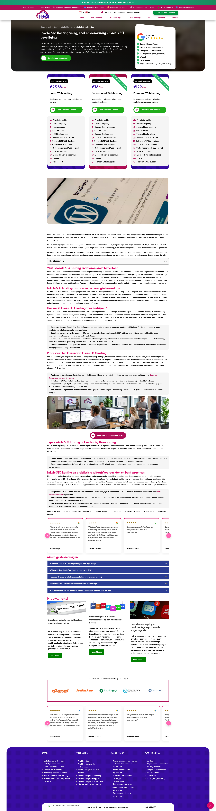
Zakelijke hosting (68, 27)
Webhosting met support (89, 778)
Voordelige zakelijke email (55, 772)
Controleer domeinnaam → (166, 12)
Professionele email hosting (56, 775)
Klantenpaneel (153, 772)
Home (81, 18)
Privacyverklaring (154, 766)
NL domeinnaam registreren (124, 760)
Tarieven (161, 18)
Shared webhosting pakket (89, 784)
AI (149, 18)
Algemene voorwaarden (157, 763)
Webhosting (115, 18)
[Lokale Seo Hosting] (108, 201)
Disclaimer (151, 775)
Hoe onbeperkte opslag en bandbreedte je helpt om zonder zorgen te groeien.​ (146, 627)
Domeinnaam (96, 18)
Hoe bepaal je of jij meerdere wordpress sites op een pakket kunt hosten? (105, 619)
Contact (175, 18)
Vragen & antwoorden (156, 769)
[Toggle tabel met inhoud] (163, 261)
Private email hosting (53, 769)
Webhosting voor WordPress (90, 781)
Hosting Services (53, 27)
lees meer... (55, 655)
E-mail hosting (134, 18)
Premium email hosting (54, 766)
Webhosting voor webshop (89, 775)
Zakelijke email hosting (54, 760)
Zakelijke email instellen (54, 763)
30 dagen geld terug (156, 778)
